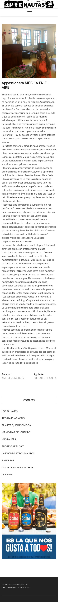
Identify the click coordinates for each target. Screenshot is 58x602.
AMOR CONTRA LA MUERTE (18, 467)
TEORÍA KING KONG (13, 418)
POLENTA (7, 474)
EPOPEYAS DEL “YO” (13, 446)
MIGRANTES (9, 439)
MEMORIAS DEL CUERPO (16, 432)
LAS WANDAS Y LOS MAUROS (18, 453)
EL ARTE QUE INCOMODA (16, 425)
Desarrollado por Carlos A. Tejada (16, 587)
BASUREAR (8, 460)
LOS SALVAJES (10, 411)
